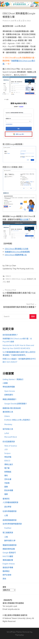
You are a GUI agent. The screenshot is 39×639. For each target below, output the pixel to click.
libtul (29, 21)
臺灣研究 (6, 499)
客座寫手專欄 (8, 568)
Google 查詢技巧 (27, 279)
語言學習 (7, 507)
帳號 (8, 282)
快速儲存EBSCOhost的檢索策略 (17, 252)
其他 (4, 579)
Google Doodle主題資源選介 (15, 404)
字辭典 (7, 483)
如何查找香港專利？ (10, 335)
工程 (6, 537)
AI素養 (5, 383)
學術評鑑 (7, 457)
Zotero (7, 416)
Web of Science (10, 446)
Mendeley (8, 424)
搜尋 (33, 316)
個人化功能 (24, 219)
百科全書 (7, 479)
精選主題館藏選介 (9, 399)
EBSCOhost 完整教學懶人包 (16, 255)
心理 (6, 515)
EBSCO (8, 276)
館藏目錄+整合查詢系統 (12, 408)
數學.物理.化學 (9, 541)
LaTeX (6, 433)
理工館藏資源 (8, 533)
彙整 (4, 587)
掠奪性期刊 (8, 395)
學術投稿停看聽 (9, 387)
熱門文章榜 (7, 575)
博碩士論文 (8, 464)
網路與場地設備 (9, 549)
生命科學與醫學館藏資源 (12, 524)
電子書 (7, 468)
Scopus (7, 453)
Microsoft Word (10, 437)
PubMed (7, 528)
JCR (5, 450)
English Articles (9, 564)
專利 (6, 476)
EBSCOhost (16, 279)
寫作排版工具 (8, 429)
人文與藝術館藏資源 (10, 502)
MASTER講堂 (8, 556)
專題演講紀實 (8, 560)
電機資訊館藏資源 (9, 545)
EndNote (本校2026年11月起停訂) (17, 420)
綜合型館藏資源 (9, 442)
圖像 (6, 487)
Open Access (9, 391)
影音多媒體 (8, 490)
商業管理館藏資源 (9, 520)
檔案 (6, 494)
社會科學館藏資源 (9, 511)
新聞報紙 (7, 472)
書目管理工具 (8, 412)
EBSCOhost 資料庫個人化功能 (16, 249)
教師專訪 (6, 571)
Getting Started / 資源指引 (13, 379)
